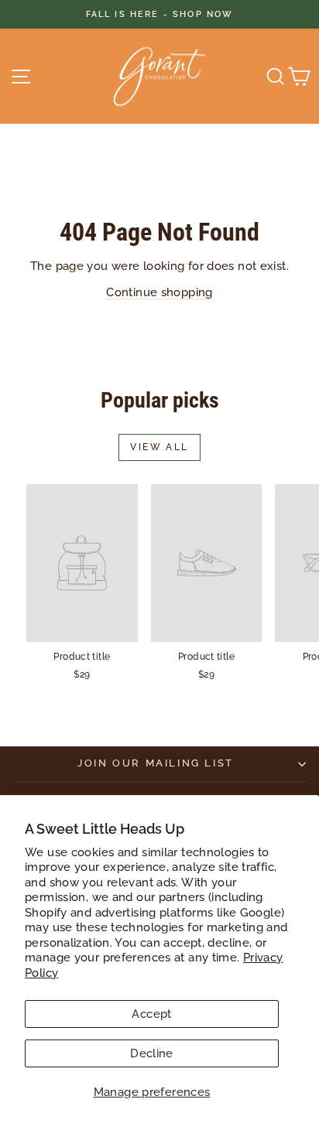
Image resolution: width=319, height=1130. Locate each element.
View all (159, 447)
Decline (151, 1053)
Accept (151, 1014)
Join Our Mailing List (155, 763)
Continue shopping (159, 292)
